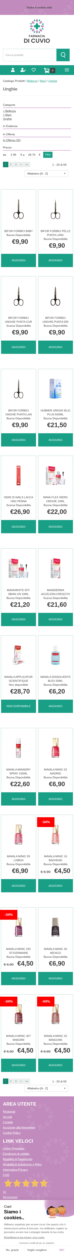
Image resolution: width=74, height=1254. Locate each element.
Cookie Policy (12, 1132)
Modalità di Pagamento (17, 1159)
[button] (46, 173)
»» (26, 164)
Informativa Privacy (15, 1169)
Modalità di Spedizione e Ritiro (22, 1164)
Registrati (9, 1111)
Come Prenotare (13, 1148)
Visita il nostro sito (39, 7)
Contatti (8, 1122)
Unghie (7, 118)
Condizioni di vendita (16, 1153)
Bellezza (32, 80)
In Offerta (12, 140)
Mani (43, 80)
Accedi (7, 1117)
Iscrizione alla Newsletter (19, 1127)
